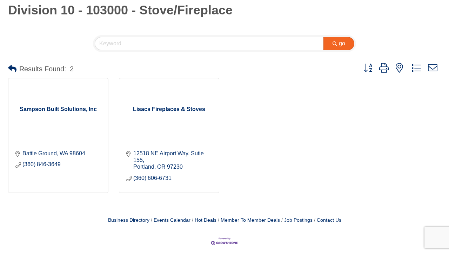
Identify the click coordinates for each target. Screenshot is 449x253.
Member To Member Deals (250, 220)
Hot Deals (205, 220)
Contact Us (329, 220)
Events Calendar (172, 220)
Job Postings (298, 220)
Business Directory (128, 220)
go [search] (342, 43)
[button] (12, 69)
